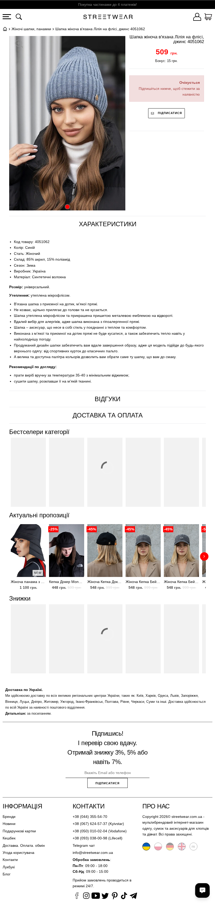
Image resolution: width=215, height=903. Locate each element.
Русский (193, 846)
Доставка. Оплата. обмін (24, 845)
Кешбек (9, 838)
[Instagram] (86, 896)
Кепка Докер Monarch (66, 582)
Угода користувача (18, 852)
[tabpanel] (107, 311)
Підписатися (169, 113)
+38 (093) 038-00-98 (90, 838)
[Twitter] (105, 896)
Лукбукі (9, 867)
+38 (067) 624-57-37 (90, 824)
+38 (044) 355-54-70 (90, 816)
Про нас (156, 806)
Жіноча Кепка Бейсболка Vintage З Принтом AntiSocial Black (143, 582)
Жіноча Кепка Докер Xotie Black (104, 582)
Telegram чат (84, 845)
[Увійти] (197, 18)
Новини (9, 824)
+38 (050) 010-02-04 (90, 831)
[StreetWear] (107, 17)
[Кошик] (208, 18)
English (182, 846)
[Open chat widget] (202, 890)
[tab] (107, 224)
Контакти (10, 860)
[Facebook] (77, 896)
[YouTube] (96, 896)
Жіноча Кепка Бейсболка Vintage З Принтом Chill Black (181, 582)
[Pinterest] (114, 896)
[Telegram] (133, 896)
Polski (158, 846)
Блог (6, 874)
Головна (5, 29)
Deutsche (170, 846)
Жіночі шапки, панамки (31, 29)
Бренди (9, 816)
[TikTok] (124, 896)
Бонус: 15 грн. (166, 61)
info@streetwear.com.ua (93, 852)
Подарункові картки (19, 831)
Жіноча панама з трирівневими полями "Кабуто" (28, 582)
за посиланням (39, 713)
